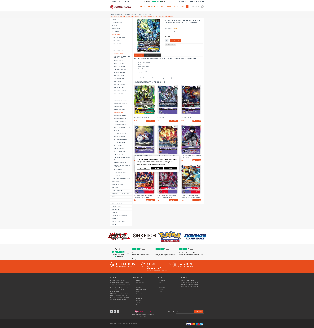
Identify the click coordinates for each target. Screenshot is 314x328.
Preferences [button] (162, 164)
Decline (157, 168)
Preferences (143, 168)
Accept (170, 168)
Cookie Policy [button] (169, 162)
